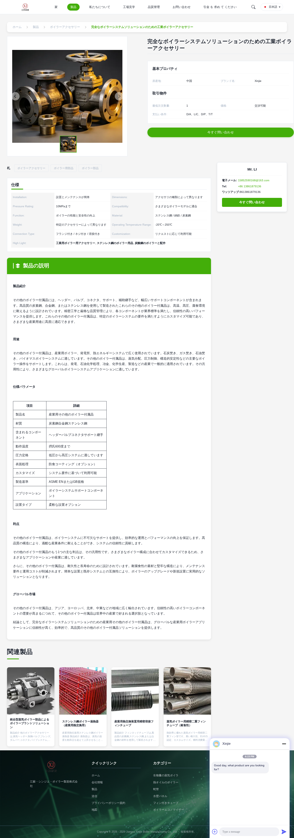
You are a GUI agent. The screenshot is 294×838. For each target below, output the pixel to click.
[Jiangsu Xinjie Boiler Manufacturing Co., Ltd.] (26, 7)
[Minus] (284, 743)
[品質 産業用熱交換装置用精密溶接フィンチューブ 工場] (135, 691)
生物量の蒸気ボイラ (165, 775)
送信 (94, 796)
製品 (73, 7)
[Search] (253, 7)
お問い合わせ (182, 7)
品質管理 (154, 7)
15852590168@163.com (253, 180)
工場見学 (129, 7)
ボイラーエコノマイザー (168, 809)
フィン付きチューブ (165, 802)
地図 (94, 809)
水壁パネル (160, 796)
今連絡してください (30, 739)
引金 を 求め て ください (220, 7)
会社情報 (97, 782)
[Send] (284, 831)
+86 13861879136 (249, 186)
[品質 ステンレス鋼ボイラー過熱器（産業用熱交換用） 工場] (83, 691)
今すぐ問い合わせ (252, 202)
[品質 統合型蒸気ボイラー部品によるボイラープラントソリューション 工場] (30, 691)
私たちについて (99, 7)
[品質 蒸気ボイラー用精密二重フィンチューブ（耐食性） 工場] (187, 691)
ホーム (96, 775)
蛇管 (156, 789)
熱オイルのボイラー (165, 782)
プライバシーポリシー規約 (108, 802)
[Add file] (215, 831)
